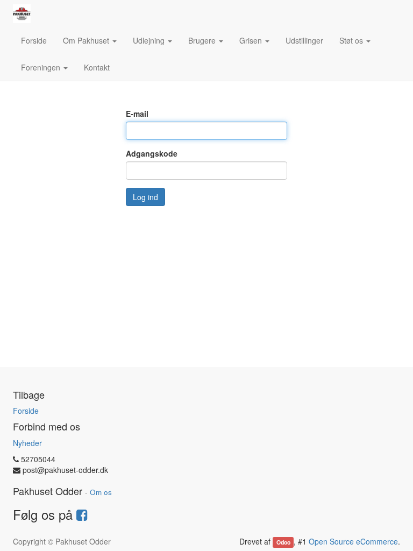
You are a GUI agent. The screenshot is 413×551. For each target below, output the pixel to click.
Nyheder (27, 442)
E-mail (137, 113)
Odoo (283, 542)
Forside (26, 410)
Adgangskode (151, 153)
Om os (101, 492)
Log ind (145, 197)
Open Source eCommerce (353, 541)
